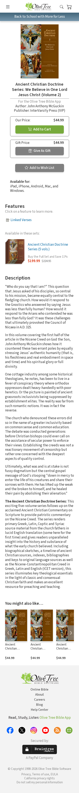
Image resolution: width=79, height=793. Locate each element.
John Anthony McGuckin (45, 106)
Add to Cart (42, 129)
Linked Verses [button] (21, 220)
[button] (61, 7)
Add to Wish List (41, 167)
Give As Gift (42, 150)
